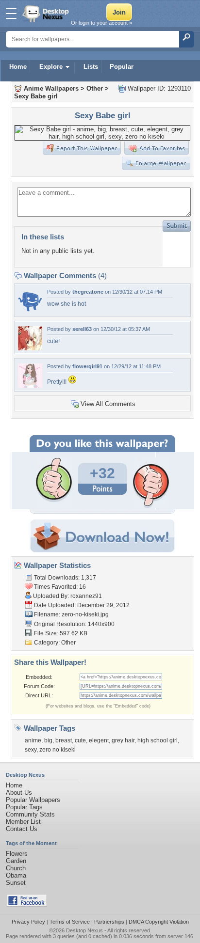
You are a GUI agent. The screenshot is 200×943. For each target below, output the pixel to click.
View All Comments (108, 404)
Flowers (17, 853)
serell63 (82, 329)
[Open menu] (11, 13)
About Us (19, 792)
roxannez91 (86, 596)
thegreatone (87, 292)
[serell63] (30, 348)
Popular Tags (24, 807)
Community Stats (30, 814)
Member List (23, 821)
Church (16, 868)
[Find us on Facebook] (27, 904)
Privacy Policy (28, 922)
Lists (90, 66)
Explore (51, 66)
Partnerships (109, 922)
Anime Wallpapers (51, 88)
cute (80, 740)
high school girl (157, 740)
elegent (99, 740)
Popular (121, 66)
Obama (16, 875)
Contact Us (21, 829)
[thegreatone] (30, 310)
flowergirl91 (87, 366)
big (48, 740)
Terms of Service (70, 922)
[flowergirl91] (30, 385)
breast (63, 740)
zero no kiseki (57, 749)
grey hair (123, 740)
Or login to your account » (101, 23)
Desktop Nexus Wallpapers (46, 13)
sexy (30, 749)
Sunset (16, 882)
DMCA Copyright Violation (159, 922)
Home (18, 66)
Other (94, 88)
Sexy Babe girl (36, 96)
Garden (16, 860)
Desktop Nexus (84, 930)
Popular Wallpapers (33, 799)
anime (33, 740)
